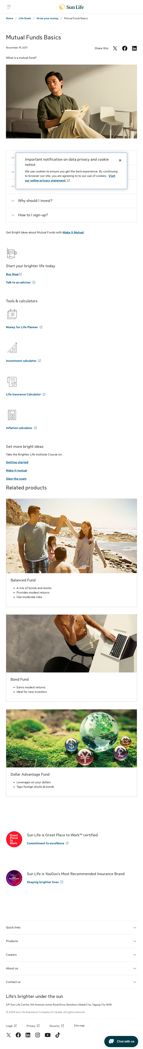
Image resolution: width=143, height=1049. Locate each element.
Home (9, 18)
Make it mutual (16, 470)
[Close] (120, 160)
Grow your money (47, 18)
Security (55, 1025)
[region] (71, 171)
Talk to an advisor (18, 282)
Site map (79, 1025)
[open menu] (9, 7)
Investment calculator (21, 361)
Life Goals (25, 18)
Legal (9, 1025)
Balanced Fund (23, 580)
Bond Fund (20, 679)
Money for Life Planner (22, 327)
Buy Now (12, 274)
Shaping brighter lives (43, 882)
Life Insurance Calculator (23, 394)
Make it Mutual (73, 232)
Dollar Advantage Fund (30, 774)
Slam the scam (16, 478)
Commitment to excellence (45, 843)
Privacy (31, 1025)
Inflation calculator (19, 428)
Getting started (17, 462)
